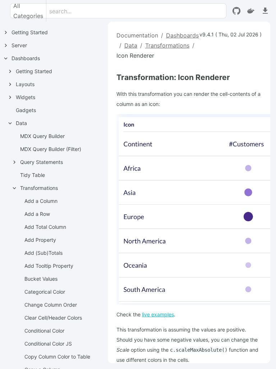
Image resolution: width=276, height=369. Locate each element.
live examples (158, 314)
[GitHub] (236, 11)
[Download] (265, 11)
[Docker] (251, 11)
